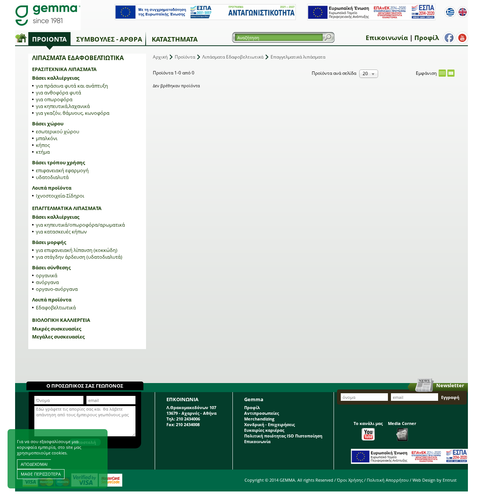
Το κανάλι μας (368, 423)
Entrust (450, 480)
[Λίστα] (442, 73)
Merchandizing (259, 419)
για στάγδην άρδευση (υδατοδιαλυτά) (79, 256)
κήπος (43, 145)
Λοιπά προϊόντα (51, 187)
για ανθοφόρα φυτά (58, 92)
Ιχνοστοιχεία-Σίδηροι (60, 195)
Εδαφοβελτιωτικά (56, 307)
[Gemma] (48, 15)
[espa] (205, 18)
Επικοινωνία (387, 37)
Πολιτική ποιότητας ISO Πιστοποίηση (283, 436)
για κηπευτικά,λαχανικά (63, 106)
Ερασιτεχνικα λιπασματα (64, 69)
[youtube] (462, 37)
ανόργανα (47, 282)
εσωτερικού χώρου (57, 131)
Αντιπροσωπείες (261, 413)
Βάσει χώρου (47, 123)
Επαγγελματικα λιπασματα (67, 208)
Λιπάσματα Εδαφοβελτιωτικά (232, 57)
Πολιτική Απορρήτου (388, 480)
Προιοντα (49, 39)
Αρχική (160, 57)
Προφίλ (426, 37)
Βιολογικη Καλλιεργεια (61, 320)
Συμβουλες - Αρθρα (109, 39)
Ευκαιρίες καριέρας (264, 430)
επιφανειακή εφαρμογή (62, 170)
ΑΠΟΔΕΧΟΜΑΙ (34, 464)
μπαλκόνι (46, 138)
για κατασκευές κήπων (61, 231)
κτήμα (43, 151)
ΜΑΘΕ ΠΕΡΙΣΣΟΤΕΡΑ (41, 474)
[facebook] (449, 37)
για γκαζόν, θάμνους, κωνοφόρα (72, 113)
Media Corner (402, 423)
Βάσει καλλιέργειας (55, 77)
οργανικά (46, 275)
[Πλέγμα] (451, 73)
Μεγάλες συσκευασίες (58, 336)
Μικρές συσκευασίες (56, 328)
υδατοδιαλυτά (52, 177)
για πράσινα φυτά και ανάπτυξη (72, 85)
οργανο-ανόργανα (57, 289)
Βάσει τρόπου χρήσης (58, 162)
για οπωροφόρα (54, 99)
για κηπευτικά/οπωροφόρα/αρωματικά (80, 224)
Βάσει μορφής (49, 242)
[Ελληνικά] (450, 12)
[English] (462, 12)
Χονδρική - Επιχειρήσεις (269, 424)
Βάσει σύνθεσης (51, 267)
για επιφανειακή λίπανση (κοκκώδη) (76, 250)
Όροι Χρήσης (350, 480)
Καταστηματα (175, 39)
